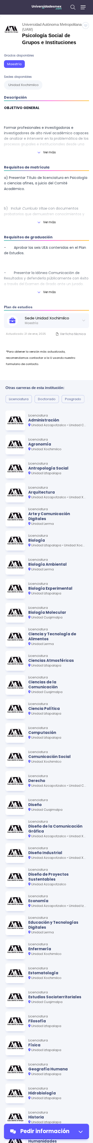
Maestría (14, 64)
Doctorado (47, 399)
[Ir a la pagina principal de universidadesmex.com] (47, 7)
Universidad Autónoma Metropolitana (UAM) (52, 26)
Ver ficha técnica (73, 334)
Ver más (49, 152)
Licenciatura (19, 399)
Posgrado (73, 399)
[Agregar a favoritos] (85, 25)
